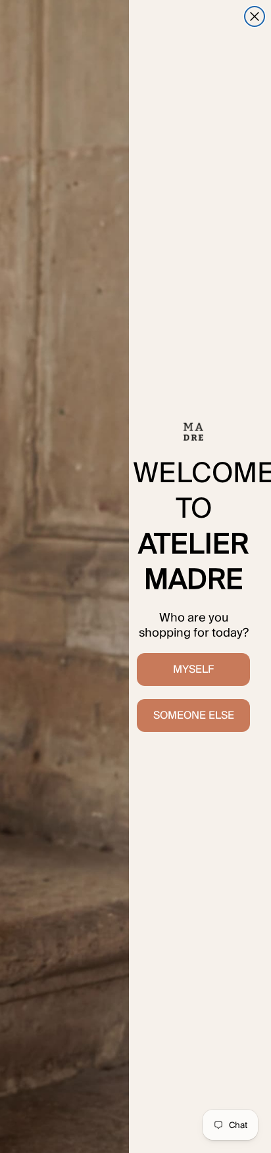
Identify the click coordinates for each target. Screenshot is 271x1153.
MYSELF (193, 669)
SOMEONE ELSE (193, 715)
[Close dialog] (254, 16)
